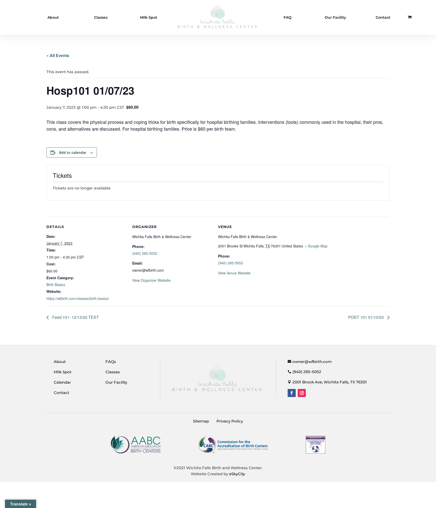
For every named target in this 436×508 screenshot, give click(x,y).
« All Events (57, 55)
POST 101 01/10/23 (366, 317)
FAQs (110, 361)
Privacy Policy (229, 421)
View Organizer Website (151, 280)
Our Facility (335, 17)
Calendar (62, 382)
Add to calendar (72, 152)
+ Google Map (316, 245)
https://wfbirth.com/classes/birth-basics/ (77, 298)
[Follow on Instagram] (302, 393)
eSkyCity (237, 473)
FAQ (287, 17)
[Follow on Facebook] (292, 393)
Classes (100, 17)
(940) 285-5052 (144, 253)
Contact (383, 17)
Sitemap (201, 421)
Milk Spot (148, 17)
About (53, 17)
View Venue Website (234, 272)
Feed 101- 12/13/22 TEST (75, 317)
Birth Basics (55, 284)
